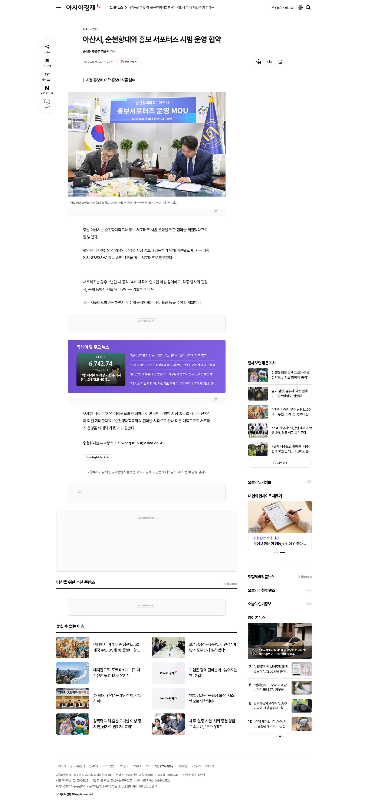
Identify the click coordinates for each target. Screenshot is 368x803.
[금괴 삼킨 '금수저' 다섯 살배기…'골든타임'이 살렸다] (258, 399)
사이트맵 (209, 766)
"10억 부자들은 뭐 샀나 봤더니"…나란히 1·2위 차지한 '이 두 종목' (168, 356)
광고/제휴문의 (77, 766)
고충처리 (196, 766)
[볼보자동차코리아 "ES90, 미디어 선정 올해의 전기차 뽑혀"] (302, 711)
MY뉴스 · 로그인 (283, 7)
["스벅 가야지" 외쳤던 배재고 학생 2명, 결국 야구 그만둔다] (258, 436)
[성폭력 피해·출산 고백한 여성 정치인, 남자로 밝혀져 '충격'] (258, 381)
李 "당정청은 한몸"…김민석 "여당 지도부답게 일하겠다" (212, 647)
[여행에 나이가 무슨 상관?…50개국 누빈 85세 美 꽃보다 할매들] (258, 418)
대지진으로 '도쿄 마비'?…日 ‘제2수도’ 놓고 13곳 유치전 (117, 673)
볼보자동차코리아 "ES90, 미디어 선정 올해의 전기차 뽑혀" (271, 708)
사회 (85, 29)
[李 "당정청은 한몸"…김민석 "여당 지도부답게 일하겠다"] (168, 657)
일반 (95, 29)
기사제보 (137, 766)
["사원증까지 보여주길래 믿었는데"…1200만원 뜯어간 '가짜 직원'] (302, 675)
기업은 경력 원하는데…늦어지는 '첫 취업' (213, 673)
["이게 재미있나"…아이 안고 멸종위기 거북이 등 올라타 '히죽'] (302, 730)
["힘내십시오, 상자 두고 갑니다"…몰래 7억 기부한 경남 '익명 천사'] (302, 693)
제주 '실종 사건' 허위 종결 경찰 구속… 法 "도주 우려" (212, 724)
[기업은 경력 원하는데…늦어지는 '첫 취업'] (168, 682)
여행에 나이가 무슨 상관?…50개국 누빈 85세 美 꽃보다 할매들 (291, 412)
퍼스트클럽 (108, 766)
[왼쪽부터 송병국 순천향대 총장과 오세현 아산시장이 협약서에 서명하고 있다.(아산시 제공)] (147, 144)
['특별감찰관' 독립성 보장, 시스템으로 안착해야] (168, 708)
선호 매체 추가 (132, 61)
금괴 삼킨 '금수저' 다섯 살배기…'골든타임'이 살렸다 (290, 393)
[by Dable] (230, 584)
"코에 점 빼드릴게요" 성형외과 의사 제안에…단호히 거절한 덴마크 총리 (172, 365)
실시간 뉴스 (116, 7)
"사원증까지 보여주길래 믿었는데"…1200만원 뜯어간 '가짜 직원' (271, 671)
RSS (148, 766)
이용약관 (182, 766)
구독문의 (123, 766)
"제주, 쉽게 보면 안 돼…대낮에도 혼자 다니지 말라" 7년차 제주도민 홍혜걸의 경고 (173, 383)
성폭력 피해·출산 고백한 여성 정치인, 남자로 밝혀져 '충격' (290, 375)
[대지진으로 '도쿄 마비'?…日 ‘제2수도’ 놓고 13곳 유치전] (72, 682)
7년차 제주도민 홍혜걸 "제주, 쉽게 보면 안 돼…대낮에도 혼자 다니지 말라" (292, 449)
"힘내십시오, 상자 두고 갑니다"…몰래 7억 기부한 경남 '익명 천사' (271, 690)
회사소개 (61, 766)
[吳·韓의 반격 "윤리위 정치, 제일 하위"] (72, 708)
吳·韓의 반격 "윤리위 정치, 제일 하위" (117, 698)
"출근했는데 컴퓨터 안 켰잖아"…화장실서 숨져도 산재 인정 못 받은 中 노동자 (173, 374)
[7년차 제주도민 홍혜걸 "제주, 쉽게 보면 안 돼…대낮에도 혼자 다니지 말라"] (258, 454)
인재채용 (93, 766)
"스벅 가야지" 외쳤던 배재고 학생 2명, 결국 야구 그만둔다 (292, 430)
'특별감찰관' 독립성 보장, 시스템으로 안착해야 (211, 698)
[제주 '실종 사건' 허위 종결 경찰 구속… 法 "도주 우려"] (168, 733)
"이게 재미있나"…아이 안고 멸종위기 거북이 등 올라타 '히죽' (271, 726)
